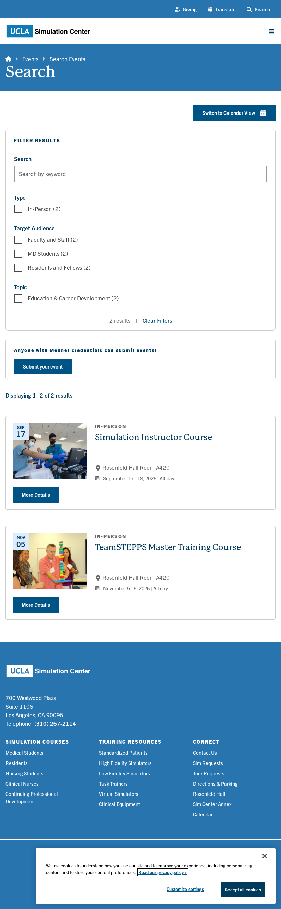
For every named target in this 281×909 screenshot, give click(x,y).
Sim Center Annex (212, 804)
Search (23, 158)
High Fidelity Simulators (125, 763)
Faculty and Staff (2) (53, 239)
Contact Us (205, 752)
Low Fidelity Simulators (124, 773)
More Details (36, 494)
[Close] (264, 856)
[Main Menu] (271, 31)
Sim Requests (208, 763)
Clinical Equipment (119, 804)
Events (30, 58)
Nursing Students (24, 773)
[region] (156, 876)
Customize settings (185, 889)
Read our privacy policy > (162, 872)
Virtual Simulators (118, 793)
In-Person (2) (44, 208)
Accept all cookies (243, 889)
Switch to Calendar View (228, 112)
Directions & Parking (215, 783)
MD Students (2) (48, 253)
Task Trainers (113, 783)
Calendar (203, 814)
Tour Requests (208, 773)
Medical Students (24, 752)
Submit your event (43, 366)
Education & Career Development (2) (73, 298)
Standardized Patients (123, 752)
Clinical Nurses (22, 783)
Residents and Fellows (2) (59, 267)
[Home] (8, 59)
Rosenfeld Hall (209, 793)
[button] (222, 9)
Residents (16, 763)
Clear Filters (157, 320)
